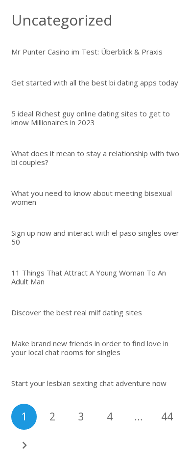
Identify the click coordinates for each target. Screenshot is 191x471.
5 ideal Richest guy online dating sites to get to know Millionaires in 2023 (90, 118)
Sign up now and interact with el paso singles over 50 (95, 237)
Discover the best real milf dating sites (76, 312)
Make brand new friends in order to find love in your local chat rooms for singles (89, 347)
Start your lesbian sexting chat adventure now (89, 383)
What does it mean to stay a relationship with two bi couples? (95, 157)
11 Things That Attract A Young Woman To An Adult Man (88, 277)
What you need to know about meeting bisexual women (91, 197)
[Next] (24, 446)
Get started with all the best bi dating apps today (94, 82)
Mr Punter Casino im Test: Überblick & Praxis (87, 51)
